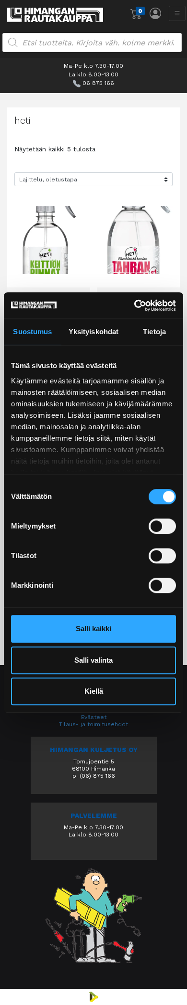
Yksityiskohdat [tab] (93, 332)
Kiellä (93, 691)
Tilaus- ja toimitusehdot (93, 724)
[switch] (162, 526)
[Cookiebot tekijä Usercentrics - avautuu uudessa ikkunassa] (134, 305)
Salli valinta (93, 660)
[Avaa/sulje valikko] (177, 13)
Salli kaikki (93, 628)
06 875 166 (98, 83)
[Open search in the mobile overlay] (92, 42)
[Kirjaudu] (155, 13)
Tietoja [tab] (154, 332)
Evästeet (93, 717)
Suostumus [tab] (32, 332)
